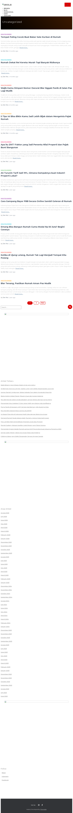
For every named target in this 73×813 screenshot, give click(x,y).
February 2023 (5, 667)
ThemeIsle (43, 809)
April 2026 (4, 527)
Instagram (5, 776)
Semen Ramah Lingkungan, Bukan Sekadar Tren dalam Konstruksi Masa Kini (26, 392)
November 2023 (6, 634)
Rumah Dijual (8, 12)
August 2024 (5, 601)
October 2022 (5, 681)
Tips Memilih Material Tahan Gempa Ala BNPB (16, 411)
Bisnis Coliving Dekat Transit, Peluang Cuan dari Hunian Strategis (22, 396)
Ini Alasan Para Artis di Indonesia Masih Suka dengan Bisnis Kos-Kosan (24, 414)
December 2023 (6, 630)
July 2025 (4, 560)
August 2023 (5, 645)
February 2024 (5, 623)
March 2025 (4, 575)
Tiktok (4, 773)
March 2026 (5, 531)
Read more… (23, 47)
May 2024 (4, 612)
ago (13, 51)
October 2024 (5, 593)
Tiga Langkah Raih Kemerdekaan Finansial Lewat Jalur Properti (21, 422)
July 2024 (4, 604)
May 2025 (4, 568)
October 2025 (5, 549)
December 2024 (6, 586)
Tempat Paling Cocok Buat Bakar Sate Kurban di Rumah (31, 37)
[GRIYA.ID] (7, 4)
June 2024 (4, 608)
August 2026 (5, 513)
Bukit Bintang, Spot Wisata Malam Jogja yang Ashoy (18, 385)
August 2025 (5, 557)
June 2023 (4, 652)
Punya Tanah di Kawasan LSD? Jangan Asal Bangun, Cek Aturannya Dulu (25, 407)
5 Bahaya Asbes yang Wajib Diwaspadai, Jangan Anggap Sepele (22, 436)
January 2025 (5, 582)
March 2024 (5, 619)
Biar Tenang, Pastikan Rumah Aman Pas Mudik (26, 283)
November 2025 (6, 546)
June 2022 (4, 696)
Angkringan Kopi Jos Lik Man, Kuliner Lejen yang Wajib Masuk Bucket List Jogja (27, 388)
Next (42, 303)
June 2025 (4, 564)
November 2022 (6, 678)
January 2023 (5, 670)
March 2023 (5, 663)
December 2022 (6, 674)
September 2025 (6, 553)
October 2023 (5, 637)
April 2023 (4, 659)
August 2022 (5, 689)
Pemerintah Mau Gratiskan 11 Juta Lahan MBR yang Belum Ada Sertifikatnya (26, 403)
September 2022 (6, 685)
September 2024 (6, 597)
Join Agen (7, 15)
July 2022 (4, 692)
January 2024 (5, 626)
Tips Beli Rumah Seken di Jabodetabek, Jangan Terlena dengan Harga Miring (26, 400)
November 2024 (6, 590)
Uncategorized (6, 34)
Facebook (5, 780)
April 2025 (4, 571)
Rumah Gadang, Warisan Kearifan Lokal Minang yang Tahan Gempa (23, 425)
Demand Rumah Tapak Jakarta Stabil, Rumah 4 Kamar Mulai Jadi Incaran (25, 418)
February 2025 (5, 579)
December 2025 (6, 542)
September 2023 (6, 641)
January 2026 (5, 538)
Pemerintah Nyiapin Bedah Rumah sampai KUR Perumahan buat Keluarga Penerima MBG (31, 429)
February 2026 (5, 535)
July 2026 (4, 516)
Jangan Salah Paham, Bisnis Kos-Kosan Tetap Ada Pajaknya (20, 432)
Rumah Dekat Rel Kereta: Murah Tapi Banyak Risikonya (30, 62)
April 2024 (4, 615)
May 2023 (4, 656)
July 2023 (4, 648)
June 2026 (4, 520)
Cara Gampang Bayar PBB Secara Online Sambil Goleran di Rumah (36, 201)
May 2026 (4, 524)
